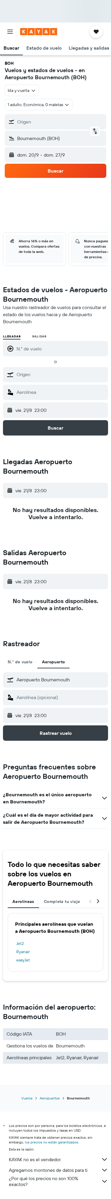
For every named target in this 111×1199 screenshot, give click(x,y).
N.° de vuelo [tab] (20, 662)
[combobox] (61, 374)
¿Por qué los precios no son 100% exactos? (43, 1181)
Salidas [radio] (39, 336)
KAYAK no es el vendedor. (35, 1159)
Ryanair (23, 951)
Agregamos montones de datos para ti (48, 1170)
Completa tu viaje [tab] (62, 901)
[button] (10, 31)
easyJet (23, 960)
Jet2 (20, 943)
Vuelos (27, 1098)
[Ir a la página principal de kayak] (38, 31)
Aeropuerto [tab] (53, 662)
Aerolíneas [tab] (23, 901)
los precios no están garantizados (51, 1142)
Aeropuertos (50, 1098)
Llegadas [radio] (11, 336)
